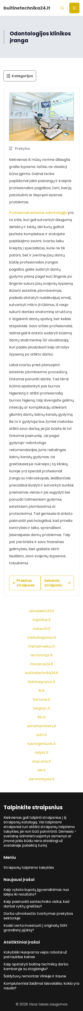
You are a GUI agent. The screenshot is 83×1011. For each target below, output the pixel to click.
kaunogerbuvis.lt (41, 743)
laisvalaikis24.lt (41, 610)
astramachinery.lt (41, 725)
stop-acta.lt (41, 761)
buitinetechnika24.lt (41, 672)
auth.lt (41, 734)
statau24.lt (41, 628)
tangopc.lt (41, 708)
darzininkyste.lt (41, 779)
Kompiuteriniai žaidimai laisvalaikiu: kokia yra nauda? (41, 986)
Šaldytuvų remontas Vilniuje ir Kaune (35, 976)
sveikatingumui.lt (41, 637)
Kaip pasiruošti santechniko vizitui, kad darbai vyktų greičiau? (36, 904)
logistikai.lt (42, 619)
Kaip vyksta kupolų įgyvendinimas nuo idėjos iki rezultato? (36, 892)
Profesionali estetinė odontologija (38, 212)
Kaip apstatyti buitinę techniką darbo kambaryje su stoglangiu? (36, 966)
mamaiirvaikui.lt (41, 646)
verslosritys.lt (41, 655)
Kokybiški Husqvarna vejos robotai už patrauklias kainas (35, 954)
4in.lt (41, 717)
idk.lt (41, 770)
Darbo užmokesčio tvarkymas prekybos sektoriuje (38, 916)
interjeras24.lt (41, 663)
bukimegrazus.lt (41, 681)
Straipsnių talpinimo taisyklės (29, 867)
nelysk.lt (41, 752)
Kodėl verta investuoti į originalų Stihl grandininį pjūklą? (35, 928)
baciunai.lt (41, 699)
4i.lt (41, 690)
